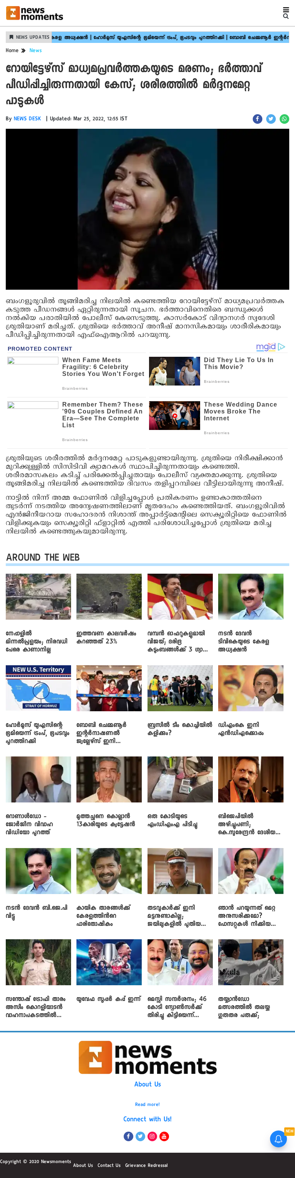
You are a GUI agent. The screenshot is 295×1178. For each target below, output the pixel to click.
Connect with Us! (147, 1120)
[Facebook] (128, 1136)
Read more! (147, 1105)
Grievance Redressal (146, 1166)
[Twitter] (140, 1136)
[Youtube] (164, 1136)
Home (12, 51)
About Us (147, 1085)
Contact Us (109, 1166)
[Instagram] (152, 1136)
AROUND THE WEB (43, 559)
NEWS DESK (27, 119)
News (36, 51)
